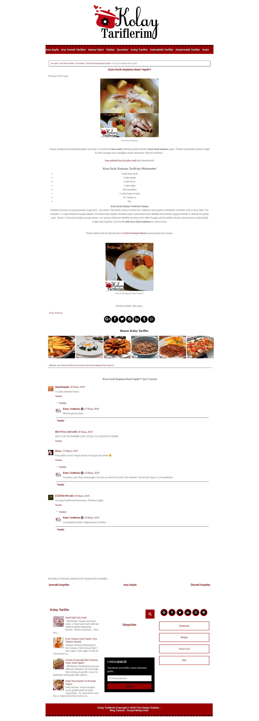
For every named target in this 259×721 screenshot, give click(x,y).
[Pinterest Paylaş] (129, 319)
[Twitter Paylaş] (122, 319)
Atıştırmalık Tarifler (188, 49)
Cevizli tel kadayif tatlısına (134, 233)
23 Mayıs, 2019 (91, 473)
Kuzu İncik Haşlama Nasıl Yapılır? (98, 63)
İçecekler (122, 49)
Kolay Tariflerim (71, 409)
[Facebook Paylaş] (114, 319)
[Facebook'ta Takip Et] (172, 612)
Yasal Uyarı (184, 649)
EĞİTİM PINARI (64, 496)
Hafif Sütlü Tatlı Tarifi (75, 617)
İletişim (184, 637)
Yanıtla (58, 396)
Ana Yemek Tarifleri (73, 49)
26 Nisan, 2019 (77, 387)
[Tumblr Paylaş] (144, 319)
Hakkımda (184, 626)
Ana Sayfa (52, 49)
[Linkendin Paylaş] (136, 319)
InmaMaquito (62, 387)
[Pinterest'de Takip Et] (203, 612)
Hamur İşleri (96, 49)
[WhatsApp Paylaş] (151, 319)
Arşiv (205, 49)
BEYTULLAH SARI (66, 432)
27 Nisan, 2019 (91, 409)
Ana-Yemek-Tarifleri (67, 63)
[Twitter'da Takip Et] (179, 612)
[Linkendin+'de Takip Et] (187, 612)
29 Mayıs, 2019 (81, 496)
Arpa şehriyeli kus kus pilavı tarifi (121, 160)
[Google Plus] (164, 612)
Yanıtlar (62, 403)
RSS (184, 660)
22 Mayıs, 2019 (70, 451)
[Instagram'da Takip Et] (195, 612)
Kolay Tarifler (139, 49)
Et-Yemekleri (80, 63)
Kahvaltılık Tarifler (161, 49)
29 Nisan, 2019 (85, 432)
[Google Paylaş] (107, 319)
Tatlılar (110, 49)
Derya (58, 451)
